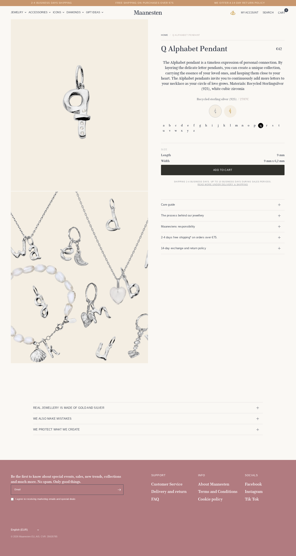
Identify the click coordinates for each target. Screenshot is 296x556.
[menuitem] (19, 12)
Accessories (38, 12)
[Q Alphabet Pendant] (230, 111)
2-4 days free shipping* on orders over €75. (189, 237)
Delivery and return (169, 491)
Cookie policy (210, 499)
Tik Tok (252, 499)
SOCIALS (251, 475)
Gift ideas (93, 12)
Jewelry (17, 12)
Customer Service (166, 484)
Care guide (168, 204)
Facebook (253, 484)
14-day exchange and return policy (183, 248)
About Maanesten (213, 484)
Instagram (254, 491)
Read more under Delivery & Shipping (223, 184)
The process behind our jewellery (182, 215)
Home (164, 35)
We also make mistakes (52, 418)
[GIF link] (234, 12)
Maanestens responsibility (178, 226)
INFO (201, 475)
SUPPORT (158, 475)
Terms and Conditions (217, 491)
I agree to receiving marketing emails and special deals (45, 499)
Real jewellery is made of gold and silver (68, 407)
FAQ (155, 499)
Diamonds (74, 12)
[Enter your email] (119, 489)
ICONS (57, 12)
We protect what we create (56, 429)
